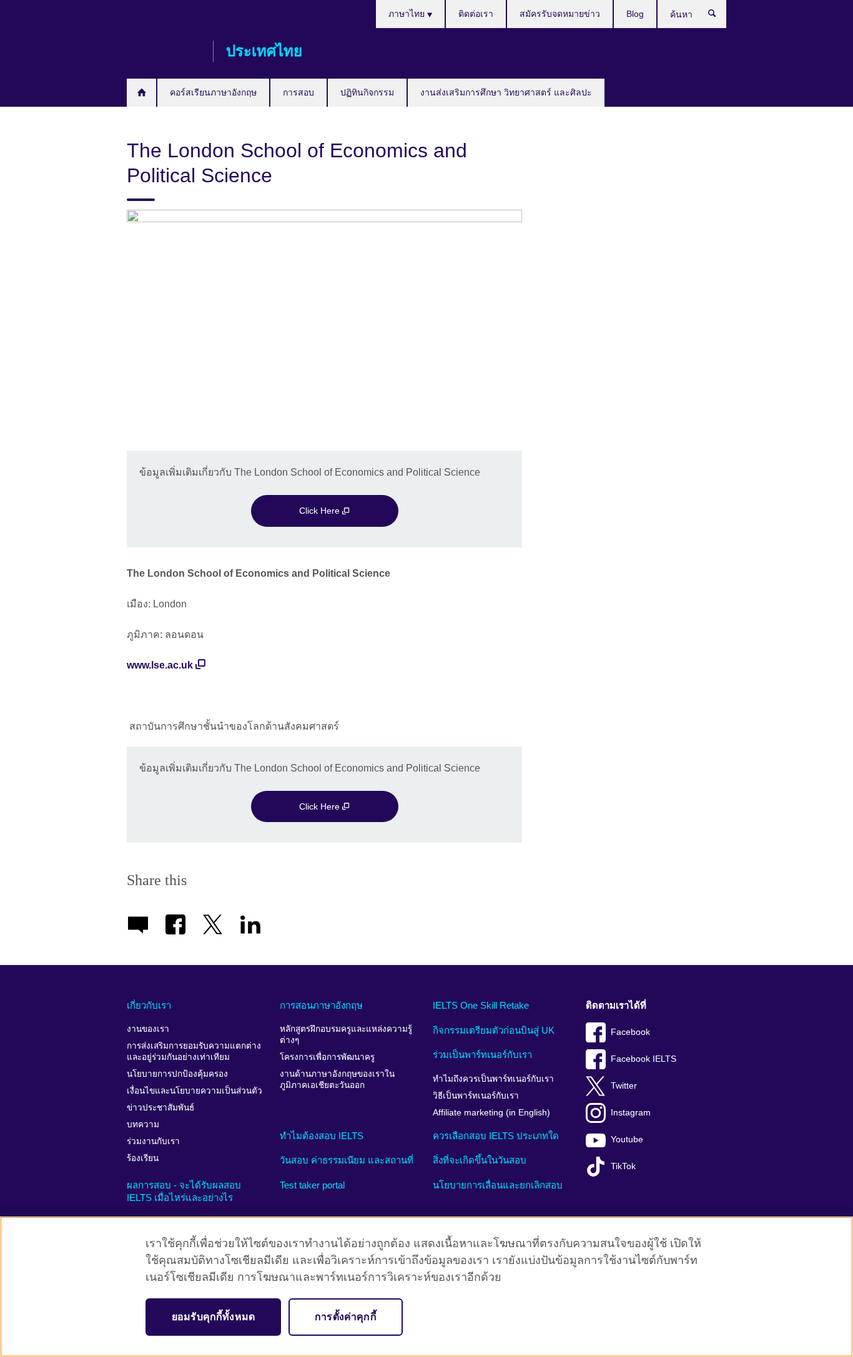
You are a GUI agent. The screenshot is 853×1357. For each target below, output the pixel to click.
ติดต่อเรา (475, 14)
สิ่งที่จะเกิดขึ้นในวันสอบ (479, 1160)
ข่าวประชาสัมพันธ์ (160, 1107)
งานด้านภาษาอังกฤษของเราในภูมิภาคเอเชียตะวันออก (337, 1079)
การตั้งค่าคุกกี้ (346, 1316)
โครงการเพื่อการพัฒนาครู (327, 1057)
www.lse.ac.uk (160, 665)
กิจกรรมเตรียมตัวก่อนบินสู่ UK (494, 1030)
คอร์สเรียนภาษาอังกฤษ (213, 92)
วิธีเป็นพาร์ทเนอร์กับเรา (476, 1095)
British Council (163, 51)
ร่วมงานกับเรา (153, 1141)
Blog (635, 14)
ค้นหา (718, 16)
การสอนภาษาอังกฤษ (321, 1005)
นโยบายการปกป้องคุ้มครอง (177, 1074)
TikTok (623, 1166)
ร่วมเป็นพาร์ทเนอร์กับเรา (482, 1054)
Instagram (631, 1112)
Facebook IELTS (643, 1059)
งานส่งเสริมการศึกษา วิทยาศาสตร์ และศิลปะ (506, 92)
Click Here (320, 511)
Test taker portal (312, 1185)
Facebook (630, 1032)
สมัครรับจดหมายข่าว (560, 14)
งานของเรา (148, 1029)
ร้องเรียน (143, 1158)
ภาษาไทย (407, 14)
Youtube (627, 1139)
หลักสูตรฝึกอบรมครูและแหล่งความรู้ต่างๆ (346, 1034)
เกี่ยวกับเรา (149, 1005)
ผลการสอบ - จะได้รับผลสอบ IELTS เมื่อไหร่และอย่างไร (184, 1191)
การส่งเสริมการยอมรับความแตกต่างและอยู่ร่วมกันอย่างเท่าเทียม (194, 1051)
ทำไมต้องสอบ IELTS (321, 1135)
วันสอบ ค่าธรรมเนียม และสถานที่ (346, 1160)
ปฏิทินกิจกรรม (367, 92)
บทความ (143, 1124)
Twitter (624, 1085)
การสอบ (298, 92)
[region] (426, 1287)
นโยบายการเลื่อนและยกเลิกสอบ (498, 1185)
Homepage (141, 93)
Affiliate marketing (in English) (491, 1112)
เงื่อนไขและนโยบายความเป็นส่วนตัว (194, 1090)
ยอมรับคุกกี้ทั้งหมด (213, 1316)
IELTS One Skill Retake (481, 1005)
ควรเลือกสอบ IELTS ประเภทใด (496, 1135)
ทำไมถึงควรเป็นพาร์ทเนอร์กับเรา (493, 1079)
